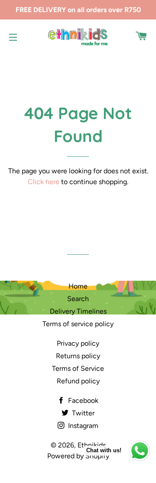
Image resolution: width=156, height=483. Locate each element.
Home (78, 286)
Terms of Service (78, 368)
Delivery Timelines (78, 311)
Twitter (82, 413)
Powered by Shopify (78, 456)
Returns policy (78, 356)
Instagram (82, 425)
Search (78, 299)
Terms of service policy (78, 324)
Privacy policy (78, 343)
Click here (43, 182)
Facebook (82, 400)
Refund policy (78, 381)
